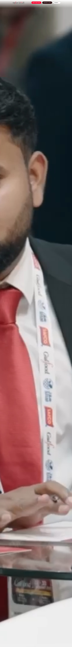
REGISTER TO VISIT (47, 2)
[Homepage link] (18, 2)
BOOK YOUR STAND (36, 2)
